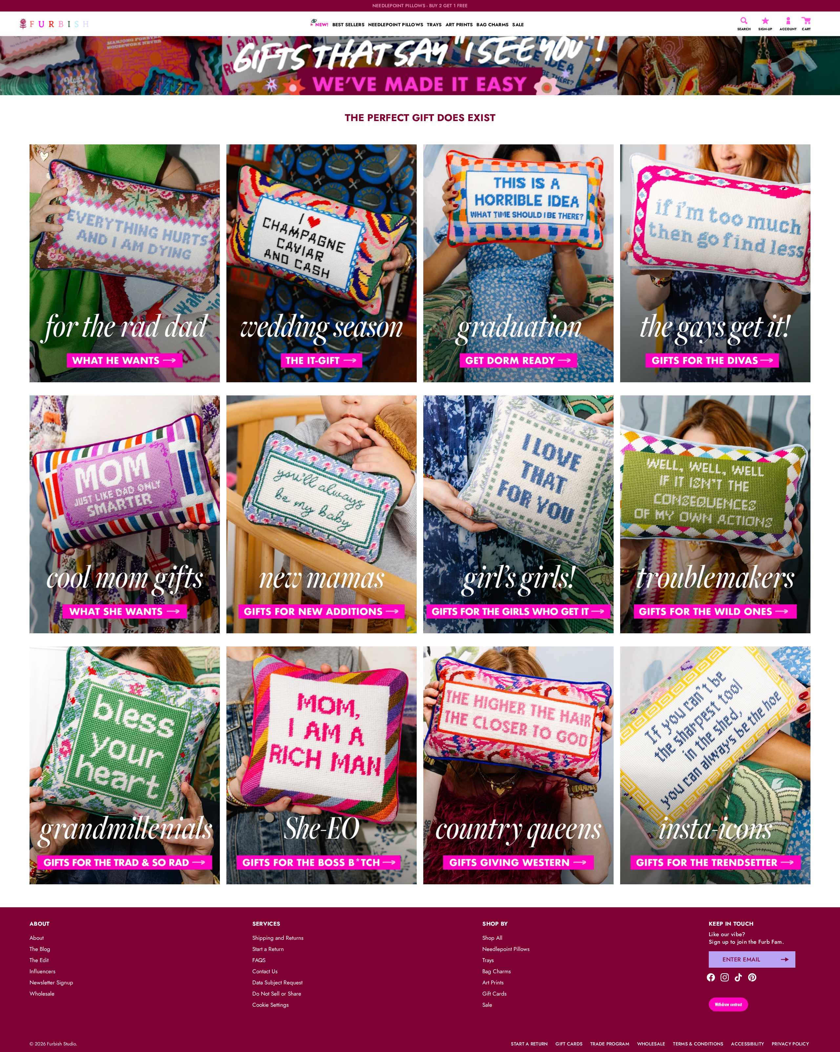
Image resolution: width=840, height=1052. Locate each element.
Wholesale (42, 994)
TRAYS (434, 24)
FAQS (258, 960)
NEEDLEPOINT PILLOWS (395, 24)
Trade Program (609, 1044)
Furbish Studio (61, 1044)
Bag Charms (496, 971)
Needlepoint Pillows (506, 949)
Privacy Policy (790, 1044)
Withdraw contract (728, 1004)
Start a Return (268, 949)
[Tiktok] (738, 976)
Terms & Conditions (698, 1044)
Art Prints (493, 982)
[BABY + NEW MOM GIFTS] (321, 514)
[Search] (744, 20)
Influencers (42, 971)
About (37, 938)
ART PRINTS (459, 24)
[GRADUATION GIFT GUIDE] (518, 263)
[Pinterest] (752, 976)
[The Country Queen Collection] (518, 765)
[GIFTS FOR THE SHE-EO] (321, 765)
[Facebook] (711, 976)
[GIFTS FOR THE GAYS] (715, 263)
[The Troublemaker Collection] (715, 514)
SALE (518, 24)
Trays (488, 960)
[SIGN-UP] (765, 20)
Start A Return (529, 1044)
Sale (487, 1005)
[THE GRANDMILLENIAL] (125, 765)
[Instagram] (725, 976)
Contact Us (265, 971)
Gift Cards (494, 994)
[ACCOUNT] (788, 20)
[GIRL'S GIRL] (518, 514)
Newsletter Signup (51, 982)
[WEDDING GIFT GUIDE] (321, 263)
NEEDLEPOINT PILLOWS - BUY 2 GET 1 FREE (420, 6)
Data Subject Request (277, 982)
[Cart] (806, 20)
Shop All (492, 938)
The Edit (39, 960)
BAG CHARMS (492, 24)
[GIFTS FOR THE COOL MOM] (125, 514)
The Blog (40, 949)
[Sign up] (784, 959)
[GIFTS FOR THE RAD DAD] (125, 263)
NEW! (321, 24)
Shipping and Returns (278, 938)
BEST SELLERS (348, 24)
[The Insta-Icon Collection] (715, 765)
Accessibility (747, 1044)
